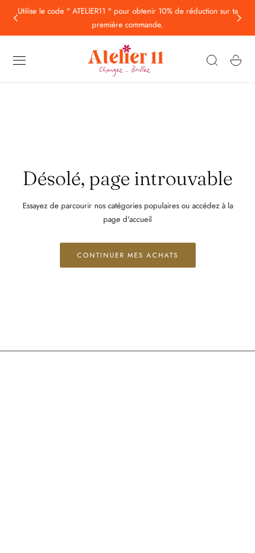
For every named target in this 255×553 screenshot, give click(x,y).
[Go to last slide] (15, 17)
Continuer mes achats (128, 255)
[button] (19, 60)
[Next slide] (239, 17)
